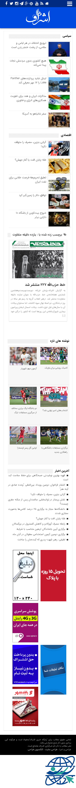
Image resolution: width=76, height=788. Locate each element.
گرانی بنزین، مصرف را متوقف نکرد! (30, 144)
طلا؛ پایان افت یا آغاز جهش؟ (30, 160)
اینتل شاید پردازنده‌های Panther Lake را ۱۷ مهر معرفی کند (28, 80)
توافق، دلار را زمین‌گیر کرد (32, 195)
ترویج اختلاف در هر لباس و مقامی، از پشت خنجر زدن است (28, 45)
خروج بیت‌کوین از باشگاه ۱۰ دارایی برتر (31, 215)
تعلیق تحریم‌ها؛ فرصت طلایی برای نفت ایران (27, 179)
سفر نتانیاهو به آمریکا (34, 114)
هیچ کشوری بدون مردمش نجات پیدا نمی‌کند (28, 63)
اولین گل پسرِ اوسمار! (27, 448)
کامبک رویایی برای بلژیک (56, 368)
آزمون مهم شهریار (29, 368)
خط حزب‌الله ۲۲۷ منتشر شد (45, 285)
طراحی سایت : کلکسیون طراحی (42, 749)
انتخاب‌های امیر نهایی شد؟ (55, 410)
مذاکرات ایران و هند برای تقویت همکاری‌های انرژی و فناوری (28, 98)
